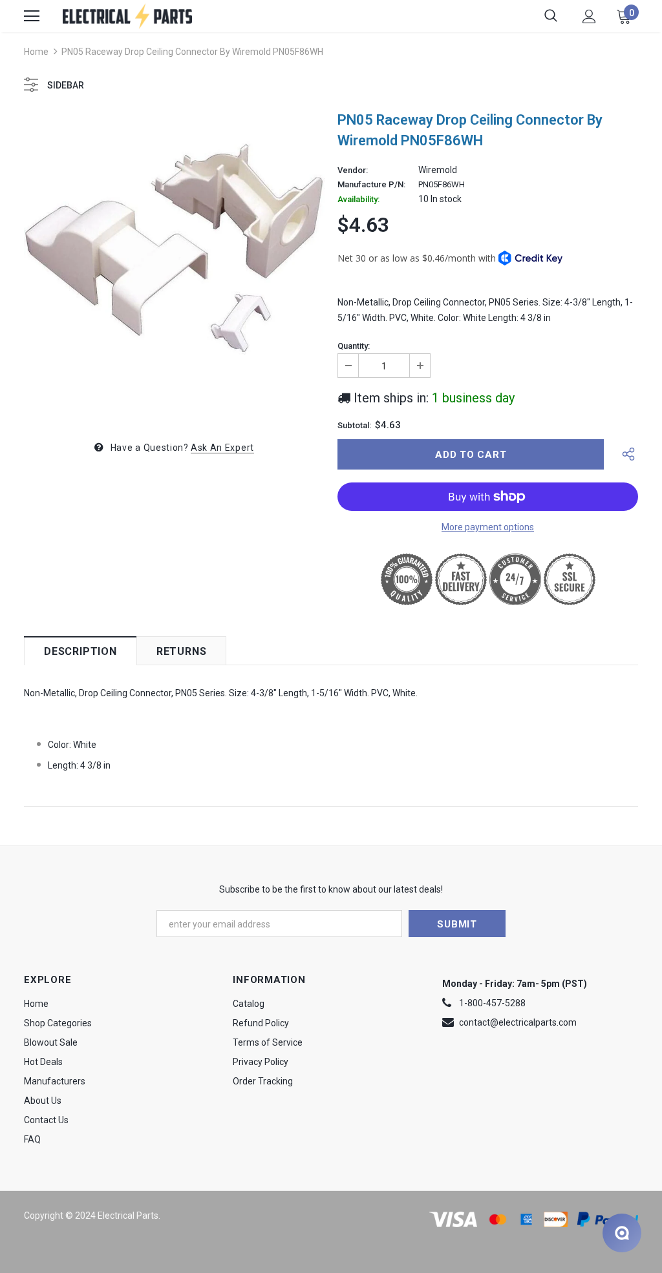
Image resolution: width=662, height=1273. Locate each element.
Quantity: (353, 346)
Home (36, 52)
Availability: (358, 199)
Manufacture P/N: (371, 184)
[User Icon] (589, 16)
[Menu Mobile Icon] (31, 16)
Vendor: (352, 170)
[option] (174, 264)
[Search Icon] (550, 16)
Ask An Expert (222, 447)
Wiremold (437, 170)
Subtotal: (354, 425)
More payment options (488, 527)
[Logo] (127, 15)
